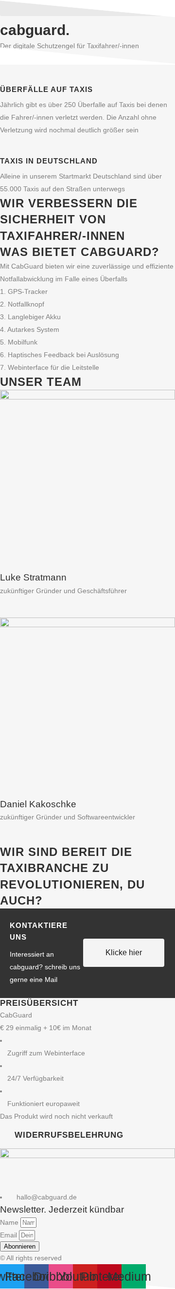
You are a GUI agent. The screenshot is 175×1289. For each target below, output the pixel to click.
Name (10, 1222)
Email (9, 1235)
